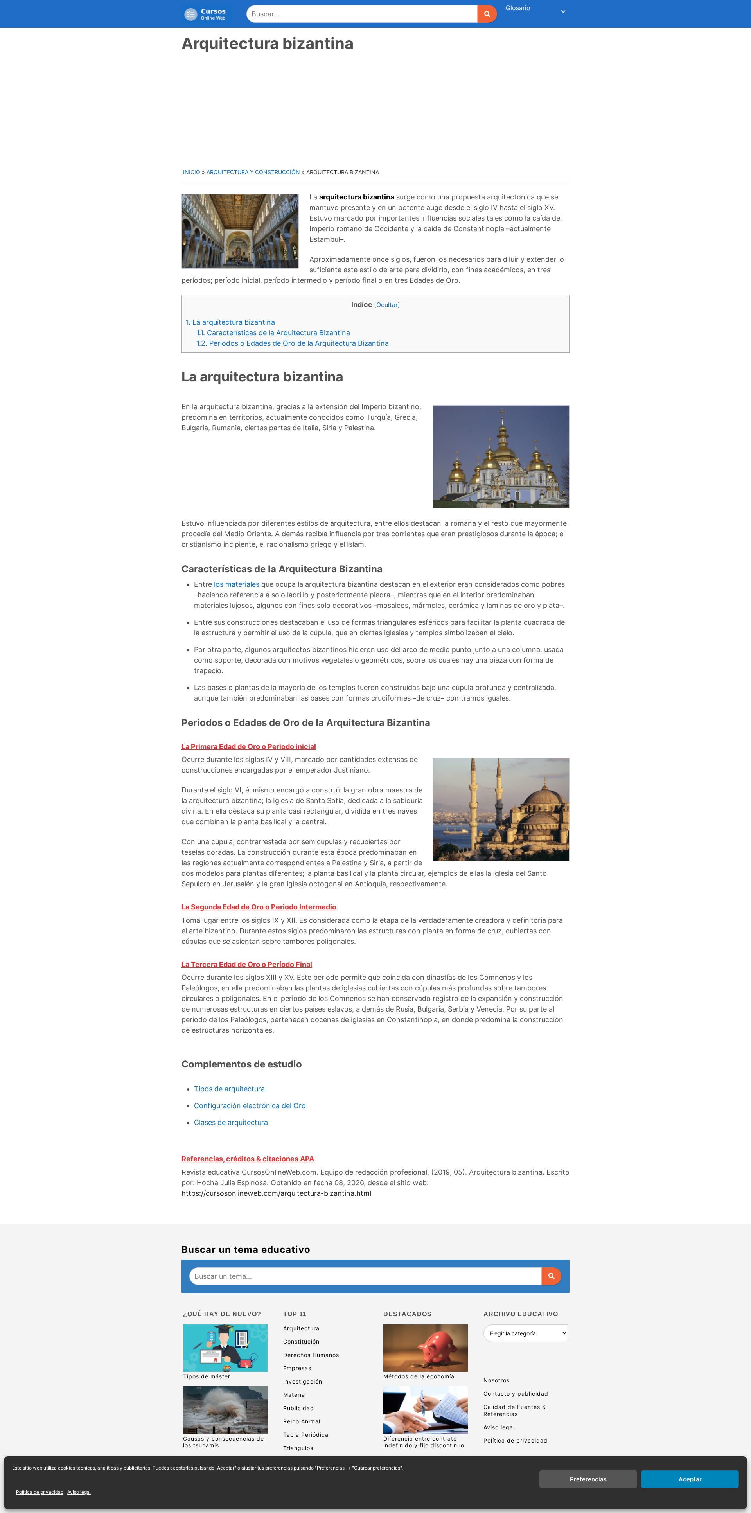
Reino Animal (301, 1421)
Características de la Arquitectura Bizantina (273, 333)
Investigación (302, 1381)
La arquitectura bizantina (230, 322)
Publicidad (298, 1408)
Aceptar (690, 1479)
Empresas (297, 1368)
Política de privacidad (39, 1492)
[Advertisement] (376, 109)
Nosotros (496, 1380)
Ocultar (387, 305)
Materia (294, 1394)
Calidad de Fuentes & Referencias (514, 1410)
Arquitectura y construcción (253, 172)
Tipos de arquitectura (229, 1089)
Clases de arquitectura (231, 1122)
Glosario (518, 8)
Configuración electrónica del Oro (250, 1106)
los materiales (236, 584)
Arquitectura (301, 1328)
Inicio (191, 172)
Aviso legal (79, 1492)
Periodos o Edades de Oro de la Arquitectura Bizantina (292, 343)
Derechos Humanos (311, 1354)
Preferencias (588, 1479)
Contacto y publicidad (515, 1393)
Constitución (301, 1341)
